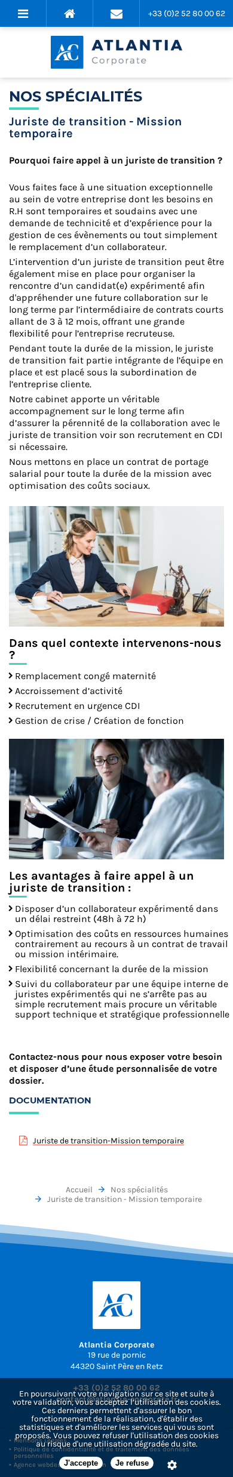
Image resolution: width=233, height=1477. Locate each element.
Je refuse (132, 1463)
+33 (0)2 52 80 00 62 (186, 13)
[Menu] (23, 13)
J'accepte (81, 1463)
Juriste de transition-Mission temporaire (108, 1141)
